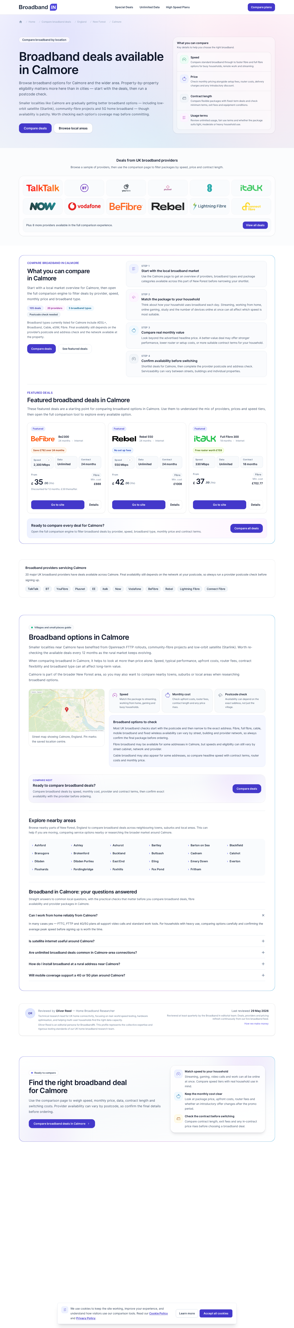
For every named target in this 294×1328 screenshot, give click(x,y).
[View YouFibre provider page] (126, 188)
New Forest (99, 21)
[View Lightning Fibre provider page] (209, 206)
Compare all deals (246, 528)
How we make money (256, 1023)
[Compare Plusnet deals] (168, 188)
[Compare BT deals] (84, 188)
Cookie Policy (158, 1313)
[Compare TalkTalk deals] (42, 188)
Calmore (116, 21)
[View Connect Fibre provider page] (251, 206)
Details (94, 504)
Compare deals (35, 128)
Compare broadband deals (56, 21)
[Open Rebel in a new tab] (124, 439)
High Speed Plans (178, 7)
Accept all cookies (216, 1313)
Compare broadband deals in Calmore (59, 1123)
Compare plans (261, 7)
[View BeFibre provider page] (126, 206)
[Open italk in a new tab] (205, 439)
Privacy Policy (85, 1318)
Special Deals (124, 7)
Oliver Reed (64, 1010)
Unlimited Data (150, 7)
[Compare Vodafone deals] (84, 206)
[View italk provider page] (251, 188)
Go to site (57, 504)
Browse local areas (73, 128)
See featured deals (75, 348)
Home (32, 21)
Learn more (187, 1313)
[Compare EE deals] (209, 188)
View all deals (255, 225)
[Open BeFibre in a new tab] (43, 439)
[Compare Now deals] (42, 206)
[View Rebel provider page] (168, 206)
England (81, 21)
